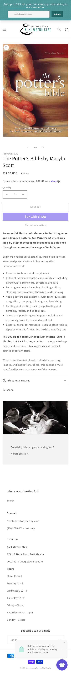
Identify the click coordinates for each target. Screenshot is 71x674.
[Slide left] (28, 147)
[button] (4, 29)
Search (10, 500)
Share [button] (10, 389)
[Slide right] (43, 147)
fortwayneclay (31, 668)
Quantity (7, 187)
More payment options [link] (35, 225)
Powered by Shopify (43, 668)
